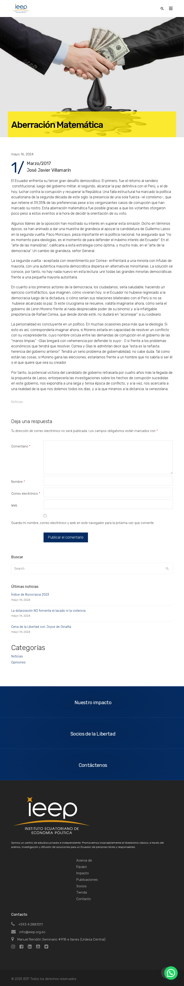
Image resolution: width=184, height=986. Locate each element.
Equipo (81, 867)
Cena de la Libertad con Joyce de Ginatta (41, 627)
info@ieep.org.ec (32, 932)
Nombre (18, 482)
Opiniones (18, 662)
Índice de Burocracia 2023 (30, 595)
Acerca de (84, 860)
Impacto (82, 873)
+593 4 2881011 (30, 924)
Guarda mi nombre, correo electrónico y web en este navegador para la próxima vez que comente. (82, 523)
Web (14, 505)
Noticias (17, 402)
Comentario (20, 446)
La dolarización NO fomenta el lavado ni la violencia (48, 611)
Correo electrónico (25, 494)
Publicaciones (87, 880)
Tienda (81, 892)
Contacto (83, 899)
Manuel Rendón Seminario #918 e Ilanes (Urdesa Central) (61, 939)
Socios (81, 886)
